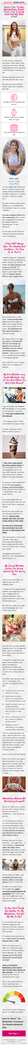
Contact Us (4, 1043)
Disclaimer (24, 1043)
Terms (18, 1043)
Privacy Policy (11, 1043)
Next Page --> (14, 1033)
